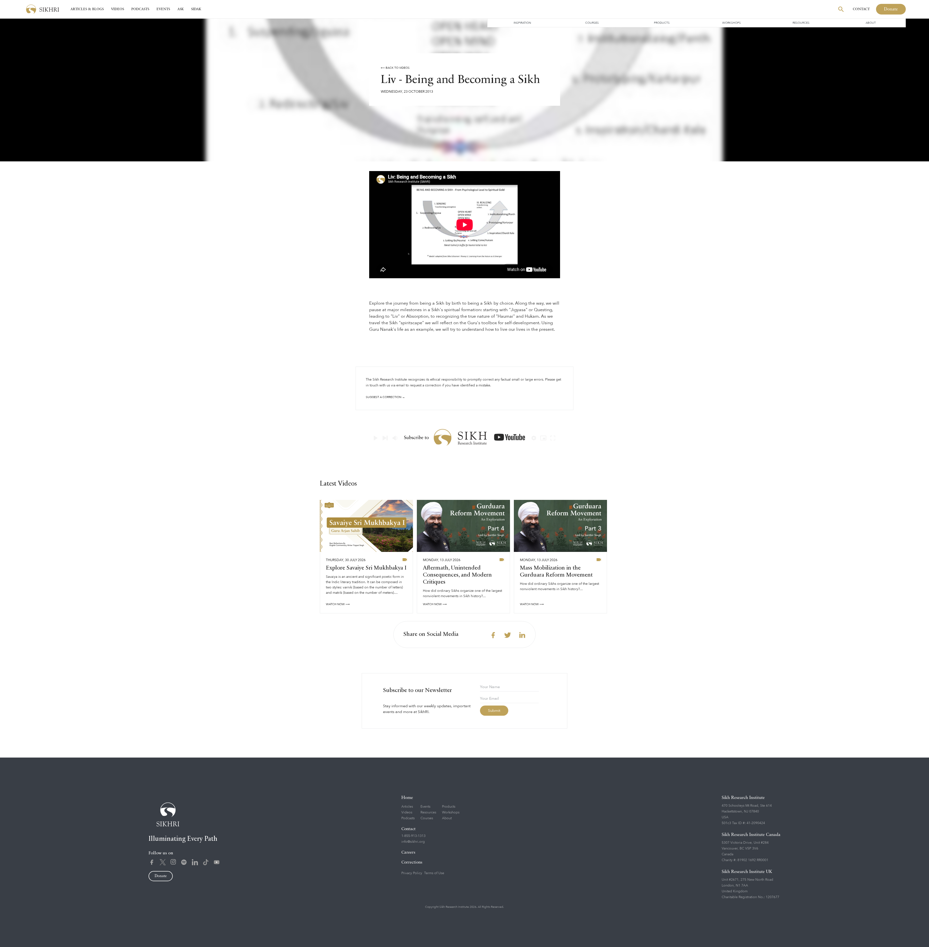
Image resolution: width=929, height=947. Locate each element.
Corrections (411, 862)
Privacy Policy (411, 873)
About (871, 23)
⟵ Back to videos (395, 68)
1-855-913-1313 (413, 836)
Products (662, 23)
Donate (891, 9)
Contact (861, 9)
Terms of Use (434, 873)
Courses (592, 23)
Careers (408, 852)
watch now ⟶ (338, 604)
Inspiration (522, 23)
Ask (180, 9)
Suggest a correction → (385, 397)
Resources (801, 23)
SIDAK (196, 9)
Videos (117, 9)
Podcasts (140, 9)
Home (407, 798)
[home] (42, 9)
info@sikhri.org (413, 841)
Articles (407, 806)
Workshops (731, 23)
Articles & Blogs (87, 9)
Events (163, 9)
